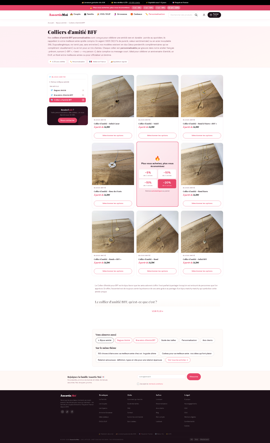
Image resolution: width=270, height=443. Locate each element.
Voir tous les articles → (178, 360)
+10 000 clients (134, 3)
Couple (75, 14)
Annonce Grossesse (105, 413)
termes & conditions (156, 384)
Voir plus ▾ (157, 311)
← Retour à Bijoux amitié (59, 82)
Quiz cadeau (131, 421)
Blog (157, 413)
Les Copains (103, 408)
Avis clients (208, 340)
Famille (89, 14)
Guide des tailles (168, 340)
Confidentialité (189, 421)
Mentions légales (190, 417)
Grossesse (120, 14)
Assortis (58, 15)
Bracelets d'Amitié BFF (67, 95)
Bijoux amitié (61, 23)
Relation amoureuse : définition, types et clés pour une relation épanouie (130, 360)
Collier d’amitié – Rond (148, 259)
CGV (185, 408)
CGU (186, 413)
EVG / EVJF (103, 14)
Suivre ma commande (135, 417)
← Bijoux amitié (104, 340)
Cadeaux (136, 14)
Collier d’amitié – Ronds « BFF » (107, 259)
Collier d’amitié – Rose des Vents (108, 191)
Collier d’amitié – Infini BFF (195, 259)
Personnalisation (155, 14)
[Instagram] (62, 412)
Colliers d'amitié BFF (67, 100)
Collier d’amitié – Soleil (148, 123)
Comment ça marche (134, 399)
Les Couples (103, 404)
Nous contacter (67, 120)
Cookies (186, 426)
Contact (130, 413)
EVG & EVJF (103, 421)
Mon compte (160, 417)
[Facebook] (72, 412)
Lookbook (159, 421)
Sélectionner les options (113, 135)
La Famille (102, 399)
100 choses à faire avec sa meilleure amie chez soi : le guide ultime (127, 353)
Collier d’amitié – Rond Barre (195, 191)
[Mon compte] (204, 15)
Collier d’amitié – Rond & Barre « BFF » (200, 123)
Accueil (51, 23)
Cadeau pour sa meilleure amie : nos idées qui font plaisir (187, 353)
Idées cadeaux (104, 417)
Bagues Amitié (67, 90)
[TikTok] (67, 412)
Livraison (159, 399)
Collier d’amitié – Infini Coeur (107, 123)
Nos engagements (190, 404)
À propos (187, 399)
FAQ (128, 408)
